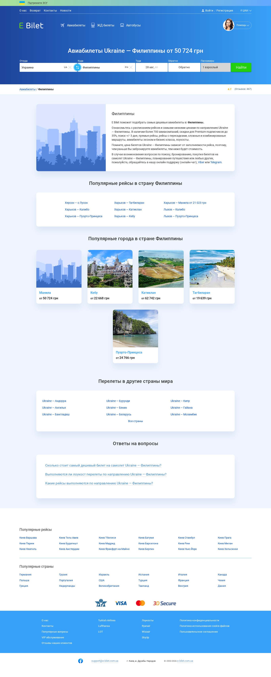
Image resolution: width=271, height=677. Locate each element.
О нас (23, 10)
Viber (201, 162)
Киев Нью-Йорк (187, 548)
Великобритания (109, 585)
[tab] (135, 466)
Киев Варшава (28, 537)
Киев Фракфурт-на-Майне (114, 548)
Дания (222, 585)
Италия (182, 574)
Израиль (104, 574)
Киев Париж (26, 543)
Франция (183, 580)
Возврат (35, 10)
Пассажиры (207, 61)
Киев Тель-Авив (68, 537)
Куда (80, 61)
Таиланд (143, 585)
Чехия (221, 580)
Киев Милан (225, 543)
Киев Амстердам (69, 548)
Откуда (24, 61)
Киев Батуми (146, 537)
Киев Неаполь (28, 548)
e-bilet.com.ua (185, 660)
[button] (103, 465)
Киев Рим (184, 543)
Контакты (50, 10)
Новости (65, 10)
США (101, 580)
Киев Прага (224, 537)
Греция (23, 585)
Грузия (63, 574)
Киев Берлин (146, 548)
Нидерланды (67, 585)
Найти (241, 67)
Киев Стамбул (186, 537)
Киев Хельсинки (228, 548)
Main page (27, 24)
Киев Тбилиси (107, 537)
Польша (24, 580)
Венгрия (183, 585)
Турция (142, 580)
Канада (222, 574)
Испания (143, 574)
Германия (25, 574)
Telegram (216, 162)
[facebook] (80, 661)
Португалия (66, 580)
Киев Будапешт (68, 543)
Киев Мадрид (107, 543)
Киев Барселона (148, 543)
